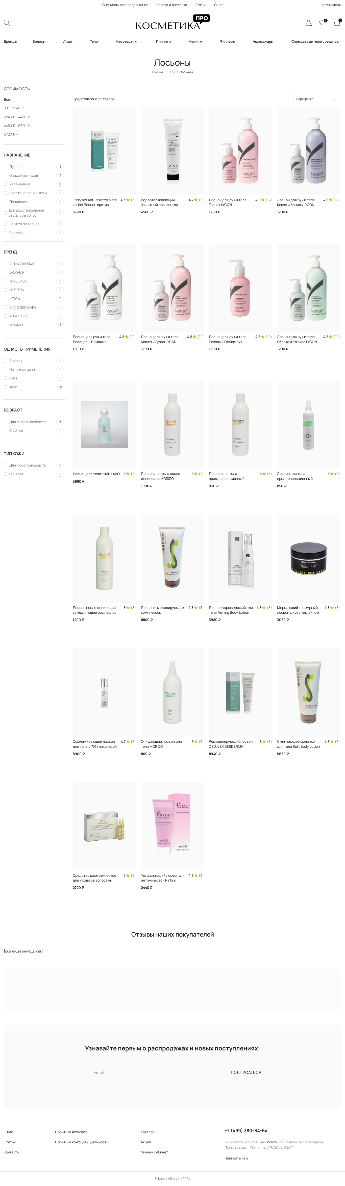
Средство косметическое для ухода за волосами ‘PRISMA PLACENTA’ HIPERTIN (94, 883)
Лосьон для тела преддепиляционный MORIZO (226, 478)
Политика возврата (71, 1131)
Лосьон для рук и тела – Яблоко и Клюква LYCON (297, 339)
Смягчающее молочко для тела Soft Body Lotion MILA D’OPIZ (298, 746)
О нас (8, 1131)
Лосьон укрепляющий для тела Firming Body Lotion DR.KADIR (231, 612)
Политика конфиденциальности (81, 1142)
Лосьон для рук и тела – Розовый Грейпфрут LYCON (229, 341)
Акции (146, 1142)
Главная (158, 72)
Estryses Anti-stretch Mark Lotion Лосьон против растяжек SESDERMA (95, 204)
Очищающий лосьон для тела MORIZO (161, 744)
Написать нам (236, 1158)
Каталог (147, 1131)
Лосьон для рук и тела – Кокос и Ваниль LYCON (297, 202)
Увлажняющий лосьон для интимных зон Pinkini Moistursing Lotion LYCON (163, 880)
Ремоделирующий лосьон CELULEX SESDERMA (231, 744)
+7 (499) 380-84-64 (246, 1130)
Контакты (11, 1152)
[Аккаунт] (308, 23)
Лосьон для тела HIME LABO (96, 473)
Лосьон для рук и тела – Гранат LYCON (229, 202)
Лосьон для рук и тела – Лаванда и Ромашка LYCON (93, 341)
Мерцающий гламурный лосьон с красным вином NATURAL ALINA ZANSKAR (298, 612)
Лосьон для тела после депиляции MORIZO (160, 476)
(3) (133, 200)
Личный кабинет (154, 1152)
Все (7, 99)
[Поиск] (6, 23)
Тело (172, 72)
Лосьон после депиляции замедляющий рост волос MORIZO (94, 612)
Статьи (10, 1142)
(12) (269, 200)
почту (272, 1142)
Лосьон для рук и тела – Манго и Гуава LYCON (161, 339)
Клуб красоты (331, 5)
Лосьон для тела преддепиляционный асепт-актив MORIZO (295, 478)
